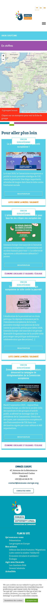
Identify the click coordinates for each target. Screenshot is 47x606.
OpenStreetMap (34, 112)
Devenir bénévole (17, 568)
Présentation (15, 540)
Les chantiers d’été (17, 565)
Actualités (10, 571)
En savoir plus (23, 194)
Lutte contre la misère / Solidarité (24, 553)
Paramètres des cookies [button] (13, 600)
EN (45, 8)
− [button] (3, 59)
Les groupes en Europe (19, 543)
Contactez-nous (23, 491)
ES (41, 8)
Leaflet (24, 112)
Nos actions (11, 547)
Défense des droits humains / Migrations (27, 550)
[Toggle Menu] (44, 23)
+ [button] (3, 55)
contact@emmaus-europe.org (23, 483)
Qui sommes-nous (14, 537)
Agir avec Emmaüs (14, 562)
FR (37, 8)
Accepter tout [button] (32, 600)
